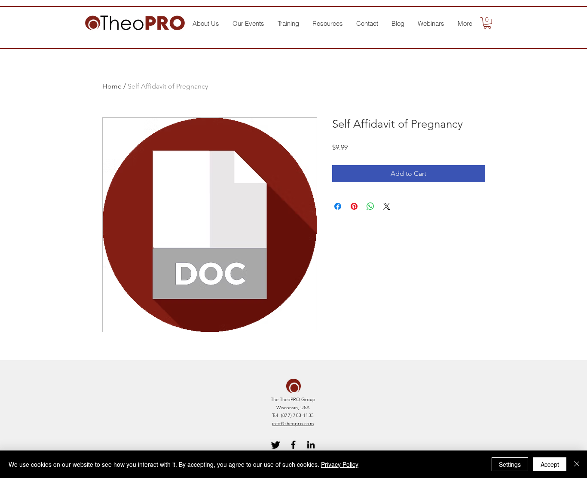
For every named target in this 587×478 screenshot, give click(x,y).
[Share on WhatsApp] (370, 206)
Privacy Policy (339, 464)
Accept (550, 464)
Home (112, 86)
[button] (206, 24)
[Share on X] (387, 206)
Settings (510, 464)
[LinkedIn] (311, 444)
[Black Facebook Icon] (293, 444)
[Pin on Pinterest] (354, 206)
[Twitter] (275, 444)
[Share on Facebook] (338, 206)
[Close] (577, 464)
